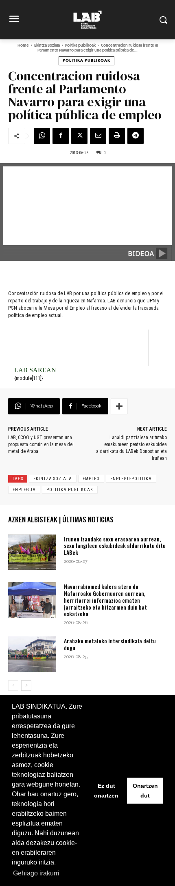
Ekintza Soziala (47, 45)
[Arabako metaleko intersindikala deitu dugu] (32, 654)
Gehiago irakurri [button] (36, 873)
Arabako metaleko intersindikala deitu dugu (110, 644)
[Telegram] (135, 136)
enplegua (24, 489)
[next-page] (26, 685)
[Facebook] (60, 136)
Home (23, 45)
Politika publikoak (80, 45)
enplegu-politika (131, 478)
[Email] (98, 136)
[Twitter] (79, 136)
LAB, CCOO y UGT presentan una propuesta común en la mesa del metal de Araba (41, 444)
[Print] (117, 136)
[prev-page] (13, 685)
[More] (119, 406)
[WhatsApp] (42, 136)
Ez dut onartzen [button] (106, 791)
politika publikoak (69, 489)
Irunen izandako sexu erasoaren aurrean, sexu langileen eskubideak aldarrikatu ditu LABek (115, 546)
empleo (91, 478)
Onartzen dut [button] (145, 791)
